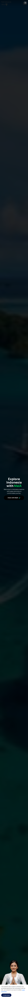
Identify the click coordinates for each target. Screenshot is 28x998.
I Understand (6, 995)
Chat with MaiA (13, 498)
